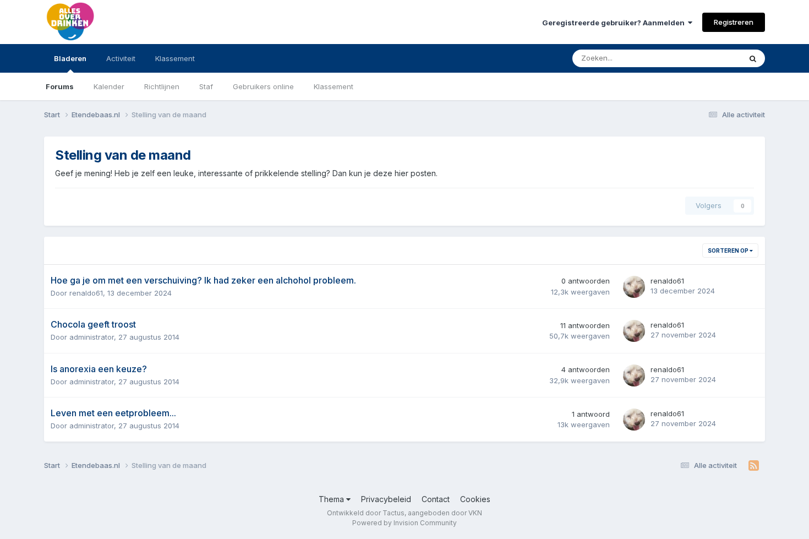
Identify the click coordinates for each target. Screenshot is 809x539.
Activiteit (120, 58)
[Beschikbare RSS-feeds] (753, 465)
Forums (60, 86)
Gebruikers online (263, 86)
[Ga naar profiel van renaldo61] (634, 287)
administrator (91, 337)
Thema (332, 499)
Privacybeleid (386, 499)
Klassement (333, 86)
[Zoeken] (753, 58)
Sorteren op (729, 250)
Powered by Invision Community (404, 523)
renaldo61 (86, 292)
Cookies (475, 499)
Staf (206, 86)
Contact (436, 499)
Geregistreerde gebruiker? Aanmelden (615, 22)
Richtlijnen (161, 86)
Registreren (733, 22)
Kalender (109, 86)
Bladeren (70, 58)
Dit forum (711, 58)
